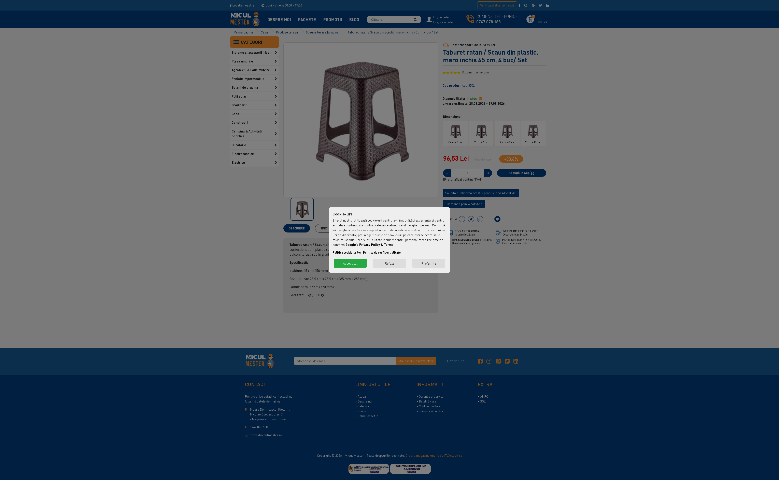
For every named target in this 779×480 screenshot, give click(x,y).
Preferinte (428, 263)
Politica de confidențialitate (382, 252)
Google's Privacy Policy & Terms (369, 244)
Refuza (389, 263)
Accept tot (350, 263)
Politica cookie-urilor (347, 252)
